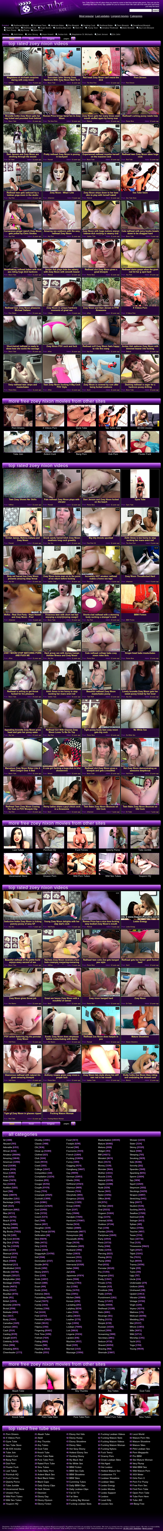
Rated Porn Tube (113, 1417)
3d (4, 1140)
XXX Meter (138, 1474)
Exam (37, 1286)
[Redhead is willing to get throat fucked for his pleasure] (23, 689)
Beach (6, 1220)
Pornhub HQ (49, 850)
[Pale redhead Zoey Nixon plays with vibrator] (62, 497)
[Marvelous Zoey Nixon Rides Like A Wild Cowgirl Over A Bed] (23, 765)
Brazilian (7, 1294)
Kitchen (70, 1297)
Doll (37, 1257)
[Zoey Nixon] (140, 995)
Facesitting (40, 1297)
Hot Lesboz (106, 1467)
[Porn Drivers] (140, 75)
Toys (132, 1261)
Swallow (134, 1213)
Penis (101, 1242)
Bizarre (6, 1257)
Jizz (68, 1286)
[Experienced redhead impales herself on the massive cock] (101, 152)
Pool (100, 1264)
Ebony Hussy (75, 1438)
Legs (68, 1323)
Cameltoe (8, 1323)
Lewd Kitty (106, 1500)
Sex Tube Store (113, 428)
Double (38, 1264)
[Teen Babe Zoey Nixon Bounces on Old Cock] (101, 804)
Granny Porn (107, 1456)
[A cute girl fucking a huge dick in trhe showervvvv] (62, 765)
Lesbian (70, 1327)
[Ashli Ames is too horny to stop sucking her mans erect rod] (140, 535)
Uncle (132, 1279)
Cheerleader (9, 1352)
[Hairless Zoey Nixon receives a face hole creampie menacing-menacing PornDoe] (62, 957)
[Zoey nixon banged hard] (101, 995)
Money (101, 1165)
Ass (5, 1184)
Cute (37, 1213)
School (101, 1330)
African (6, 1151)
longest (50, 38)
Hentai (69, 1224)
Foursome (71, 1151)
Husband (70, 1250)
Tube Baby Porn (46, 1471)
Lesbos (104, 1496)
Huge (69, 1242)
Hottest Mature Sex (110, 1471)
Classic (38, 1143)
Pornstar (102, 1268)
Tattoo (133, 1228)
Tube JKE (137, 1500)
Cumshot (39, 1206)
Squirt (133, 1184)
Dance (38, 1224)
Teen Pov (79, 28)
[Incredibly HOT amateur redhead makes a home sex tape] (101, 574)
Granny (70, 1202)
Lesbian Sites (107, 1482)
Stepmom (134, 1187)
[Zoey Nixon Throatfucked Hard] (140, 574)
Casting (7, 1334)
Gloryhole (71, 1195)
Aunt (5, 1191)
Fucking (70, 1158)
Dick (37, 1239)
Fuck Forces (81, 850)
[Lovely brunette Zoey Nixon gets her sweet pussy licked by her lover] (140, 689)
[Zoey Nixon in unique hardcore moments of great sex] (62, 305)
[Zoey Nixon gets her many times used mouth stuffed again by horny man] (101, 113)
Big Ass (6, 1228)
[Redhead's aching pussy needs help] (140, 113)
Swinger (134, 1220)
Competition (41, 1173)
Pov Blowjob (73, 25)
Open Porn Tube (141, 1492)
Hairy (69, 1213)
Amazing (7, 1158)
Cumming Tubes (77, 1482)
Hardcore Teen (12, 28)
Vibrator (134, 1297)
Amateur (7, 1154)
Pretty (101, 1279)
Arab (5, 1176)
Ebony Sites (75, 1445)
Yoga (132, 1345)
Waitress (134, 1312)
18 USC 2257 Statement (132, 1528)
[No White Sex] (140, 727)
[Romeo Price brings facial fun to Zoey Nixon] (62, 113)
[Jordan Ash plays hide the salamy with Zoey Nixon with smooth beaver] (62, 267)
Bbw (5, 1213)
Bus (5, 1316)
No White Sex (76, 1463)
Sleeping (134, 1154)
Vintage (133, 1301)
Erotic (37, 1279)
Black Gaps (43, 1482)
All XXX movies (144, 428)
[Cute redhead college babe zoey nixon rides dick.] (101, 650)
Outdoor (102, 1224)
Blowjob (7, 1275)
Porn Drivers (18, 428)
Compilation (41, 1176)
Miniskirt (102, 1158)
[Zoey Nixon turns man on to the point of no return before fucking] (62, 574)
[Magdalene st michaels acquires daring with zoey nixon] (23, 75)
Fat (36, 1312)
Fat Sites (73, 1496)
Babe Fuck (38, 30)
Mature (101, 1143)
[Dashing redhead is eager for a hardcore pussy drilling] (140, 382)
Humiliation (72, 1246)
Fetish (38, 1323)
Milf (100, 1154)
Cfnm (5, 1345)
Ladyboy (70, 1308)
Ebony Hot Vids (77, 1434)
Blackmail (8, 1264)
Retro (101, 1312)
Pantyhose (103, 1235)
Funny (69, 1162)
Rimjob (101, 1323)
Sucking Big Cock (63, 28)
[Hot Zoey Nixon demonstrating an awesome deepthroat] (140, 765)
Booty (6, 1290)
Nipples (102, 1184)
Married (70, 1348)
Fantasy (39, 1308)
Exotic (38, 1290)
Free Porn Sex (140, 1485)
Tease (133, 1235)
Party (100, 1239)
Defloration (40, 1235)
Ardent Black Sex (46, 1474)
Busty (6, 1319)
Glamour (70, 1187)
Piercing (102, 1253)
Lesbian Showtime (110, 1478)
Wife (132, 1330)
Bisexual (7, 1253)
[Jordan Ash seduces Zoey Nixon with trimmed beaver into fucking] (140, 343)
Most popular (86, 16)
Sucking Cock (89, 25)
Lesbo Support (108, 1492)
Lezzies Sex (107, 1503)
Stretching (135, 1198)
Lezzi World (138, 1434)
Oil (99, 1202)
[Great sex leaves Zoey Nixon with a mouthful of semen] (62, 995)
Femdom (39, 1319)
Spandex (134, 1169)
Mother (101, 1173)
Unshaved (135, 1290)
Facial (38, 1301)
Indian (69, 1253)
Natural (101, 1180)
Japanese (71, 1275)
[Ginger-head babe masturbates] (140, 650)
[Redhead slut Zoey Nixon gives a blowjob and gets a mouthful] (101, 765)
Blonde (6, 1272)
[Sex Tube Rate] (24, 17)
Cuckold (39, 1198)
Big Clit (6, 1235)
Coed (37, 1165)
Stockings (134, 1191)
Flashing (39, 1348)
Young (133, 1348)
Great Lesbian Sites (111, 1460)
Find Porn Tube (140, 1489)
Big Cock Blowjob (146, 28)
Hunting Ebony (76, 1456)
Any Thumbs (81, 1391)
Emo (37, 1275)
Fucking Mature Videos (112, 1441)
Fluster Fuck (144, 454)
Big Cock (7, 1239)
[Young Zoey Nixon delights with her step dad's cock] (62, 919)
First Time (40, 1334)
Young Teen (93, 28)
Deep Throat (41, 1231)
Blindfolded (8, 1268)
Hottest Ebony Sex (78, 1452)
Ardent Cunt (50, 454)
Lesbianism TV (108, 1474)
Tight (132, 1250)
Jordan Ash (62, 34)
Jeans (69, 1279)
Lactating (71, 1305)
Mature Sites (139, 1445)
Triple (132, 1268)
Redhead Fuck (29, 28)
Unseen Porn (49, 876)
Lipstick (70, 1337)
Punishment (104, 1297)
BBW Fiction (75, 1467)
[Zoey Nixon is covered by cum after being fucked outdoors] (101, 382)
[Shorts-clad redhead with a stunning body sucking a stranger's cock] (101, 612)
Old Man (102, 1206)
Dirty (37, 1246)
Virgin (132, 1305)
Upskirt (133, 1294)
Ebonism (42, 1492)
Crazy (38, 1191)
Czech (38, 1217)
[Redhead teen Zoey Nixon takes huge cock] (140, 152)
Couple (38, 1187)
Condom (39, 1180)
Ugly (132, 1275)
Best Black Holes (46, 1478)
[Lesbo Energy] (140, 919)
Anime (6, 1169)
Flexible (39, 1352)
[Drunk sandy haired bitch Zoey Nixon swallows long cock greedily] (62, 535)
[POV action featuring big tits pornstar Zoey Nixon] (23, 1034)
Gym (68, 1209)
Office (101, 1198)
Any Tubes (113, 1391)
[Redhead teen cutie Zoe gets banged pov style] (101, 957)
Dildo (37, 1242)
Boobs (6, 1286)
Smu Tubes (145, 1417)
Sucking (134, 1209)
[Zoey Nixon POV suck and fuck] (62, 343)
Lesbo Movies (108, 1489)
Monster (102, 1169)
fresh (31, 38)
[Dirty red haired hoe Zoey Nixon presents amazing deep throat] (23, 574)
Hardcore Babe (57, 25)
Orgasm (102, 1213)
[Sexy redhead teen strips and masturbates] (23, 382)
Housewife (71, 1239)
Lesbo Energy (108, 1485)
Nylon (101, 1195)
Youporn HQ (145, 876)
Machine (70, 1341)
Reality (101, 1305)
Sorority (134, 1165)
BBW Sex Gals (76, 1471)
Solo (132, 1162)
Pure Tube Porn (81, 1417)
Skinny (133, 1147)
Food (69, 1140)
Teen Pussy (11, 30)
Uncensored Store (18, 876)
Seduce (102, 1341)
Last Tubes (18, 850)
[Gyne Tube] (140, 497)
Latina (69, 1316)
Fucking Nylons (108, 1449)
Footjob (70, 1143)
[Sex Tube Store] (140, 190)
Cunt (37, 1209)
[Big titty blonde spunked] (101, 535)
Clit (36, 1147)
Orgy (100, 1217)
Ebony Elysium (45, 1500)
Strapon (134, 1195)
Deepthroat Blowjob (141, 25)
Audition (7, 1187)
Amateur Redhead (110, 28)
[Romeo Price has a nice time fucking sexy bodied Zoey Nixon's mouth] (101, 919)
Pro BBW (137, 1456)
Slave (132, 1151)
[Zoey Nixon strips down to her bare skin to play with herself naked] (101, 190)
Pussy (101, 1301)
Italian (69, 1268)
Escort (38, 1283)
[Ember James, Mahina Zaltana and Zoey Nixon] (23, 535)
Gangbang (71, 1169)
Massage (71, 1352)
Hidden (70, 1228)
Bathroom (8, 1209)
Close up (39, 1151)
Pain (100, 1228)
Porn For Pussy (140, 1482)
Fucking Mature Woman (113, 1445)
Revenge (102, 1316)
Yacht (132, 1341)
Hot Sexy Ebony (77, 1449)
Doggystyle (40, 1253)
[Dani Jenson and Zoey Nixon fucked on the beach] (101, 497)
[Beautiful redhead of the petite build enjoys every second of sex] (23, 957)
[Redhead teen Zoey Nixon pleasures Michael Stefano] (23, 305)
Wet (132, 1323)
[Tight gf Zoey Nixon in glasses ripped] (23, 1111)
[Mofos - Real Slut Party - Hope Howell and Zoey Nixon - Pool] (23, 612)
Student (134, 1206)
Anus (5, 1173)
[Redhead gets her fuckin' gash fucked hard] (140, 957)
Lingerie (70, 1334)
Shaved (102, 1345)
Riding (101, 1319)
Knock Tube (18, 1417)
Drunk (38, 1268)
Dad (37, 1220)
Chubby (39, 1140)
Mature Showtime (141, 1441)
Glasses (70, 1191)
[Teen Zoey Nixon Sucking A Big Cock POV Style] (62, 382)
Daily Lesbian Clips (78, 1489)
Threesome (135, 1246)
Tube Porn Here (141, 1496)
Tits (131, 1257)
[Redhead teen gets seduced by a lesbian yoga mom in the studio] (23, 190)
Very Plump (138, 1463)
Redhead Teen (39, 25)
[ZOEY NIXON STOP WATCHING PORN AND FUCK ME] (23, 650)
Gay (68, 1173)
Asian (6, 1180)
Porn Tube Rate (50, 1417)
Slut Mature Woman (143, 1460)
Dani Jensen (102, 34)
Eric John (116, 34)
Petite (101, 1250)
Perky (101, 1246)
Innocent (70, 1257)
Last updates (102, 16)
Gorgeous (71, 1198)
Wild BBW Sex (140, 1467)
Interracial (71, 1264)
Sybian (133, 1224)
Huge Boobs (45, 28)
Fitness (38, 1345)
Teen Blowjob (123, 25)
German (70, 1176)
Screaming (103, 1334)
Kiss (68, 1294)
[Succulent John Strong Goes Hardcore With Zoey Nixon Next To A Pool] (62, 75)
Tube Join (18, 454)
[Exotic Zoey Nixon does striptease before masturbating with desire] (62, 1034)
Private (101, 1283)
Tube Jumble (144, 850)
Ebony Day (43, 1496)
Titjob (132, 1253)
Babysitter (8, 1198)
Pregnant (102, 1275)
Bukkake (7, 1312)
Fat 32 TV (74, 1492)
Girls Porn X (139, 1478)
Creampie (40, 1195)
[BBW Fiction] (140, 612)
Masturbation (104, 1140)
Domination (40, 1261)
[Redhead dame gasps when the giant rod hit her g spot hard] (140, 267)
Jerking (70, 1283)
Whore (133, 1327)
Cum (37, 1202)
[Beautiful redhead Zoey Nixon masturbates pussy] (101, 689)
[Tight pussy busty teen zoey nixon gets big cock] (101, 727)
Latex (69, 1312)
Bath (5, 1206)
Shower (133, 1140)
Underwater (136, 1283)
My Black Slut (76, 1460)
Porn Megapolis (140, 1452)
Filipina (38, 1327)
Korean (70, 1301)
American (8, 1162)
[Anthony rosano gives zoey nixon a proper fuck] (62, 1072)
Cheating (7, 1348)
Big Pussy (25, 30)
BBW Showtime (77, 1474)
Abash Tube (18, 1391)
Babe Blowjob (128, 28)
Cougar (38, 1184)
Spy (132, 1180)
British (6, 1301)
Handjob (70, 1217)
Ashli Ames (18, 34)
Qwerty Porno (113, 850)
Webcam (134, 1316)
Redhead (102, 1308)
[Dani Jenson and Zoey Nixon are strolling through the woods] (23, 152)
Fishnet (38, 1337)
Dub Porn (113, 454)
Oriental (102, 1220)
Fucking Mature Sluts (111, 1438)
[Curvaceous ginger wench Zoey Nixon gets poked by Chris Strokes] (23, 228)
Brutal (6, 1308)
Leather (70, 1319)
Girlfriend (71, 1184)
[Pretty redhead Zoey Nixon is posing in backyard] (62, 152)
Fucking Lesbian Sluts (80, 1503)
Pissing (101, 1257)
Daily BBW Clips (77, 1485)
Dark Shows (44, 1489)
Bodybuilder (9, 1279)
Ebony (38, 1272)
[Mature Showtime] (140, 1034)
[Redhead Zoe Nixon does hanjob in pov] (101, 1034)
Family (38, 1305)
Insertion (70, 1261)
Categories (136, 16)
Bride (5, 1297)
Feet (37, 1316)
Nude (100, 1187)
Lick (68, 1330)
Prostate (102, 1286)
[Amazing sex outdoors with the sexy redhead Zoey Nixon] (62, 228)
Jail (68, 1272)
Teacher (134, 1231)
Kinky (69, 1290)
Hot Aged (105, 1463)
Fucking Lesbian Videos (113, 1434)
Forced (70, 1147)
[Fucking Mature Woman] (62, 1111)
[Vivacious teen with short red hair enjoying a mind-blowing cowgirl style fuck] (62, 612)
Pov (100, 1272)
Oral (100, 1209)
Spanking (134, 1173)
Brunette (7, 1305)
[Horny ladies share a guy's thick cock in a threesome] (62, 804)
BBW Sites (74, 1478)
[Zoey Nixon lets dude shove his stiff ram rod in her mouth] (101, 1072)
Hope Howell (47, 34)
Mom (100, 1162)
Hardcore (71, 1220)
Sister (132, 1143)
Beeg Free (139, 1503)
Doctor (38, 1250)
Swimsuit (134, 1217)
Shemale (102, 1352)
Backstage (8, 1202)
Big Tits (6, 1246)
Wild (132, 1334)
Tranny (133, 1264)
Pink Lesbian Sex (141, 1449)
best (12, 38)
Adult (49, 1391)
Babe (5, 1195)
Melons (101, 1147)
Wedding (134, 1319)
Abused (7, 1143)
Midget (101, 1151)
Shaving (102, 1348)
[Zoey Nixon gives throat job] (23, 995)
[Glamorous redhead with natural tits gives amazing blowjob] (23, 1072)
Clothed (39, 1154)
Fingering (39, 1330)
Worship (134, 1337)
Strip (132, 1202)
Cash (5, 1330)
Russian (102, 1327)
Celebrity (7, 1341)
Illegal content (147, 1528)
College (38, 1169)
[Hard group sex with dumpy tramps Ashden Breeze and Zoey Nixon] (62, 650)
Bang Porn (81, 454)
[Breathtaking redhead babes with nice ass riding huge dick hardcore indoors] (23, 267)
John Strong (32, 34)
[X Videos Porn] (140, 305)
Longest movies (120, 16)
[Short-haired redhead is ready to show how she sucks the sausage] (23, 343)
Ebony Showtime (77, 1441)
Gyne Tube (81, 428)
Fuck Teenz (107, 1452)
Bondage (7, 1283)
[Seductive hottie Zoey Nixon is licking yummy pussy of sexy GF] (23, 919)
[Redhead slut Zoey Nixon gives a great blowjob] (101, 267)
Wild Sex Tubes (113, 876)
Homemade (72, 1231)
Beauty (6, 1224)
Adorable (7, 1147)
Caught (6, 1337)
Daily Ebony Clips (46, 1485)
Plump (101, 1261)
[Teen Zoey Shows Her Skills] (23, 497)
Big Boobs (8, 1231)
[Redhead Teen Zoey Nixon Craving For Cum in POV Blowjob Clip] (23, 804)
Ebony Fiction (44, 1503)
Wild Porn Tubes (81, 876)
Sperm (133, 1176)
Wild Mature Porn (141, 1471)
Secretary (103, 1337)
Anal (5, 1165)
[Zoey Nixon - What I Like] (62, 190)
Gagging (70, 1165)
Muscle (101, 1176)
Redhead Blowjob (21, 25)
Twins (132, 1272)
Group (69, 1206)
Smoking (134, 1158)
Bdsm (6, 1217)
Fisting (38, 1341)
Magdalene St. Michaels (82, 34)
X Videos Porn (50, 428)
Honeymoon (72, 1235)
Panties (102, 1231)
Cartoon (7, 1327)
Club (37, 1158)
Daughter (39, 1228)
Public (101, 1294)
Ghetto (69, 1180)
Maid (68, 1345)
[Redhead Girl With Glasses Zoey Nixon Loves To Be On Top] (62, 727)
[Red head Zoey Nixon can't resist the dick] (101, 75)
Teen (132, 1239)
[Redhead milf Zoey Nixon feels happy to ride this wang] (101, 343)
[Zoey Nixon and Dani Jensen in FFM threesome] (101, 305)
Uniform (134, 1286)
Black (5, 1261)
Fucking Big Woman (79, 1500)
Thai (132, 1242)
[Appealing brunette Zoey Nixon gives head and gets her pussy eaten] (23, 727)
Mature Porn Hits (141, 1438)
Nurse (101, 1191)
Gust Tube (145, 1391)
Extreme (39, 1294)
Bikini (5, 1250)
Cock (37, 1162)
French (70, 1154)
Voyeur (133, 1308)
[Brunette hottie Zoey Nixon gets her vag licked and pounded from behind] (23, 113)
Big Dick (7, 1242)
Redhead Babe (106, 25)
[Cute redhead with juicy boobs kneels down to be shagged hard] (140, 228)
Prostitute (103, 1290)
